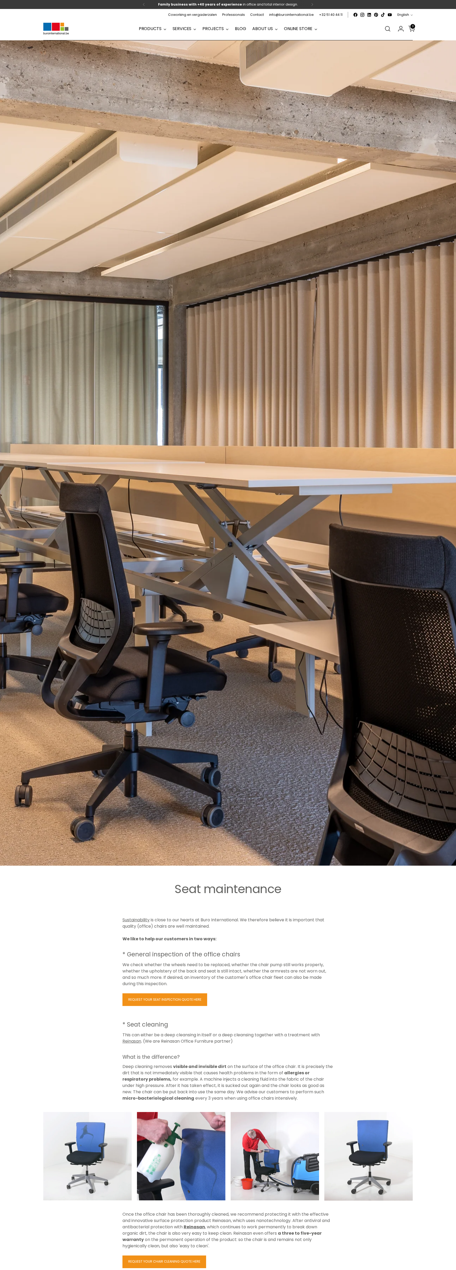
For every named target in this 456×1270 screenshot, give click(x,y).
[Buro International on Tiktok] (383, 14)
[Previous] (144, 4)
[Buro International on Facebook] (355, 14)
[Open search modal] (387, 28)
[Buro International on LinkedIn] (369, 14)
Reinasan (131, 1041)
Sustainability (136, 920)
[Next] (312, 4)
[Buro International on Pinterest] (376, 14)
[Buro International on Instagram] (362, 14)
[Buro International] (56, 29)
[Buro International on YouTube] (389, 14)
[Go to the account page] (398, 28)
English (403, 14)
